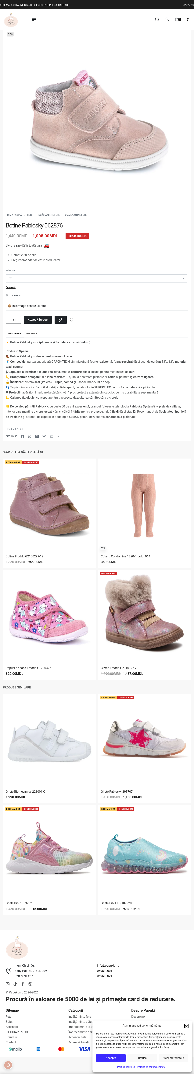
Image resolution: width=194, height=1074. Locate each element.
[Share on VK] (44, 436)
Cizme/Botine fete (76, 215)
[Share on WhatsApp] (29, 436)
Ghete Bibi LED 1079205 (117, 903)
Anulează (11, 287)
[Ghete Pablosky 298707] (144, 740)
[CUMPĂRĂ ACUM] (61, 320)
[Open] (188, 19)
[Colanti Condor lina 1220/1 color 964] (144, 505)
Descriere (14, 333)
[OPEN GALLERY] (97, 122)
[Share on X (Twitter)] (37, 436)
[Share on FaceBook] (22, 436)
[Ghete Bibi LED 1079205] (144, 852)
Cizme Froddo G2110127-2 (119, 668)
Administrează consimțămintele (8, 1065)
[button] (186, 1026)
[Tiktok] (15, 984)
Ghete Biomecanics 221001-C (25, 791)
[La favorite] (71, 320)
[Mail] (51, 436)
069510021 (104, 976)
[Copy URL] (58, 436)
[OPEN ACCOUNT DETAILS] (167, 19)
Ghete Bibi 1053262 (19, 903)
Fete (29, 215)
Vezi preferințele (173, 1058)
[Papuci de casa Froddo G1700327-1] (49, 616)
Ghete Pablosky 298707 (117, 791)
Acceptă (111, 1058)
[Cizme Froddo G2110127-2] (144, 616)
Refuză (142, 1058)
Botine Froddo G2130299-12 (24, 556)
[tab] (15, 333)
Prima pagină (14, 215)
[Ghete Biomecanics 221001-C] (49, 740)
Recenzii (31, 333)
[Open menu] (34, 19)
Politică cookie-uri (126, 1067)
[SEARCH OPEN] (157, 19)
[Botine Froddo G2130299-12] (49, 505)
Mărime (10, 270)
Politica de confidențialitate (151, 1067)
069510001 (104, 971)
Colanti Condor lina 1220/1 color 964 (125, 556)
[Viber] (30, 984)
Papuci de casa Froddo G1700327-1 (30, 668)
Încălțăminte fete (49, 215)
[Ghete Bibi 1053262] (49, 852)
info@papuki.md (108, 965)
